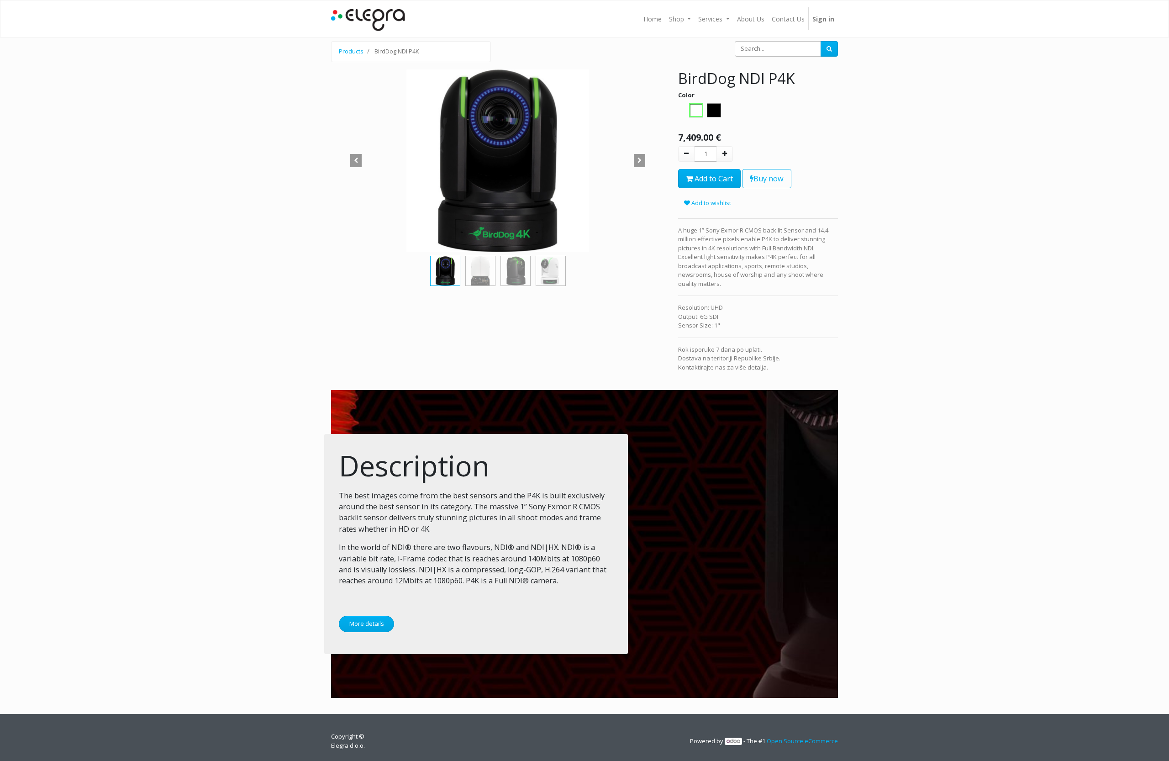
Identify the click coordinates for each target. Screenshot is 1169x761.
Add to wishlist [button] (710, 203)
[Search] (829, 49)
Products (351, 51)
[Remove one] (686, 154)
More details (366, 623)
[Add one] (724, 154)
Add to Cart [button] (713, 179)
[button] (356, 161)
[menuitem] (652, 18)
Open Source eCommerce (802, 741)
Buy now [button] (768, 179)
